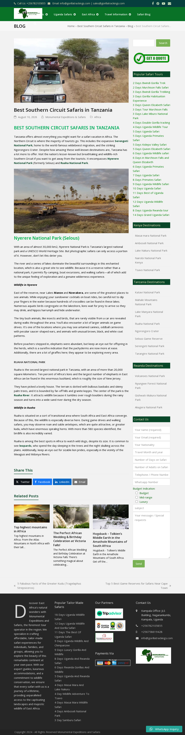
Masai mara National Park (150, 235)
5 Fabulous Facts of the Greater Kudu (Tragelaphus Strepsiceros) (47, 586)
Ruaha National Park (147, 323)
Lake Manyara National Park (149, 314)
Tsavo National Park (147, 270)
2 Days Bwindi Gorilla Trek (149, 83)
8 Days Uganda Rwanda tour (150, 210)
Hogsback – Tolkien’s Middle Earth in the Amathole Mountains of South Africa (110, 540)
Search (163, 43)
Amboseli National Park (149, 243)
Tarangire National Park (149, 353)
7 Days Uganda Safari (146, 175)
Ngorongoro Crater (147, 331)
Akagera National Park (148, 407)
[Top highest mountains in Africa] (32, 513)
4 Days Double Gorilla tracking (151, 122)
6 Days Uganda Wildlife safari (151, 153)
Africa (97, 117)
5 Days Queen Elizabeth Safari (151, 149)
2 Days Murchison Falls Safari (151, 87)
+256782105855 (151, 625)
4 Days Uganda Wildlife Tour (150, 127)
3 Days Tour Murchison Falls (150, 109)
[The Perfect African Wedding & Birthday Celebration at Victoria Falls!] (71, 516)
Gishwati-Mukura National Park (151, 397)
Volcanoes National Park (150, 376)
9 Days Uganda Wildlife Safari (151, 184)
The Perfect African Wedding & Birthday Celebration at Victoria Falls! (69, 539)
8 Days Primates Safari (147, 179)
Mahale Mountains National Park (146, 302)
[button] (35, 23)
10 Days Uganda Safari (147, 188)
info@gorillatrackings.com (157, 638)
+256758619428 (151, 632)
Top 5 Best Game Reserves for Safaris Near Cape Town (134, 586)
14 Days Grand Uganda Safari (151, 215)
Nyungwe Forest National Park (151, 386)
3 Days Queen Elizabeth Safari (151, 105)
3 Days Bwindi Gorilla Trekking (151, 92)
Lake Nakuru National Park (151, 250)
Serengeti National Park (149, 346)
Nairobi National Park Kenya (148, 260)
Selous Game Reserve (149, 338)
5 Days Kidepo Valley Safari (150, 144)
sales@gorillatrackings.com (109, 3)
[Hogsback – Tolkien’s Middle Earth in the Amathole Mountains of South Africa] (111, 516)
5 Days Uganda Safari (146, 131)
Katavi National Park (147, 292)
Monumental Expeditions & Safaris (65, 117)
